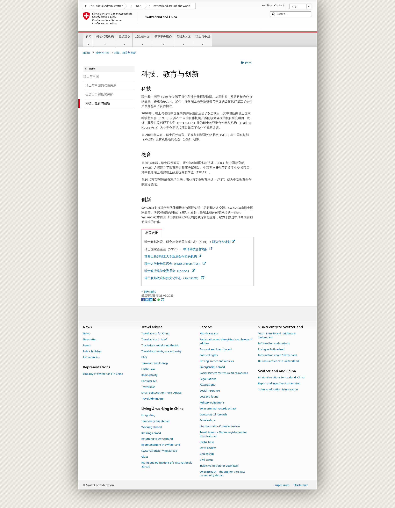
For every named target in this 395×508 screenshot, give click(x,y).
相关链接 (150, 233)
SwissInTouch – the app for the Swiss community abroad (222, 473)
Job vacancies (91, 357)
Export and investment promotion (279, 383)
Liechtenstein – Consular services (220, 426)
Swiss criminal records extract (218, 408)
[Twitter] (147, 299)
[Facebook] (143, 299)
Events (87, 345)
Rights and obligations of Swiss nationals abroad (166, 464)
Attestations (207, 384)
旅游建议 (124, 36)
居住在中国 (142, 36)
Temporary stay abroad (155, 421)
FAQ (144, 357)
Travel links (148, 387)
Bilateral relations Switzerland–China (281, 377)
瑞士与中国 (202, 36)
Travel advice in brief (154, 339)
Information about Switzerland (277, 355)
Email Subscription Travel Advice (161, 392)
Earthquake (148, 369)
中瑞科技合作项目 (195, 249)
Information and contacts (274, 343)
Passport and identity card (216, 349)
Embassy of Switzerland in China (103, 373)
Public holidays (92, 351)
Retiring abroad (151, 433)
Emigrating (148, 415)
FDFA (138, 5)
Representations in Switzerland (160, 445)
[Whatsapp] (159, 299)
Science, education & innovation (278, 389)
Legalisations (208, 378)
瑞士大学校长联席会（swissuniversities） (172, 264)
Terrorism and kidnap (154, 363)
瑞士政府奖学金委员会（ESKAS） (167, 271)
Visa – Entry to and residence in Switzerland (277, 335)
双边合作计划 (221, 242)
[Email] (162, 299)
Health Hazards (209, 333)
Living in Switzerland (271, 349)
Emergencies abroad (212, 367)
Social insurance (210, 390)
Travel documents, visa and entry (161, 351)
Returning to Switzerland (157, 439)
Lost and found (209, 396)
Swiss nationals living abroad (159, 450)
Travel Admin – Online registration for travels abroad (223, 434)
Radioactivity (149, 375)
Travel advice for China (155, 333)
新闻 (88, 36)
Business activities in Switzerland (278, 361)
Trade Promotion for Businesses (219, 465)
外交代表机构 (105, 36)
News (86, 333)
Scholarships (207, 420)
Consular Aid (149, 381)
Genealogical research (213, 414)
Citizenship (207, 453)
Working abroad (151, 427)
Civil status (206, 459)
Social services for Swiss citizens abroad (224, 373)
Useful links (207, 442)
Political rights (209, 355)
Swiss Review (208, 448)
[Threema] (155, 299)
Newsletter (89, 339)
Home (86, 52)
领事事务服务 (163, 36)
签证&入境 (184, 36)
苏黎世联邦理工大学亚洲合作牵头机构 (170, 256)
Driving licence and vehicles (217, 361)
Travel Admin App (152, 398)
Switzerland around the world (171, 5)
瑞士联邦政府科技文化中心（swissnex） (172, 278)
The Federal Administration (106, 5)
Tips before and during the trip (160, 345)
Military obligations (212, 402)
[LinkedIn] (151, 299)
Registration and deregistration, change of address (226, 341)
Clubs (144, 456)
